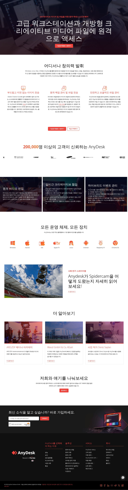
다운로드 (68, 471)
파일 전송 (62, 104)
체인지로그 (89, 469)
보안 (46, 455)
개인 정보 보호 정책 (51, 484)
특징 (46, 466)
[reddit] (115, 485)
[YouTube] (112, 485)
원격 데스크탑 (69, 450)
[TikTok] (122, 485)
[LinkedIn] (108, 485)
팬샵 (107, 460)
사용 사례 (48, 463)
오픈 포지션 (109, 455)
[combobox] (33, 460)
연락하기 (109, 452)
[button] (123, 477)
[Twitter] (119, 485)
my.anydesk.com (91, 458)
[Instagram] (101, 485)
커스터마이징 (49, 461)
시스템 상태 (89, 463)
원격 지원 (68, 452)
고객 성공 (89, 452)
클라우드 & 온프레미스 (72, 463)
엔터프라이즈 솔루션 (71, 466)
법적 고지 (59, 484)
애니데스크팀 (110, 450)
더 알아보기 (71, 291)
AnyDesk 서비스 (91, 450)
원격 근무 (68, 455)
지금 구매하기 (69, 469)
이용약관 (44, 484)
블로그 (108, 463)
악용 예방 (89, 460)
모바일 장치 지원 (70, 460)
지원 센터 (89, 455)
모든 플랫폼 (48, 458)
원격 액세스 (69, 458)
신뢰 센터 (89, 466)
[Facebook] (105, 485)
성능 (24, 104)
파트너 (108, 458)
